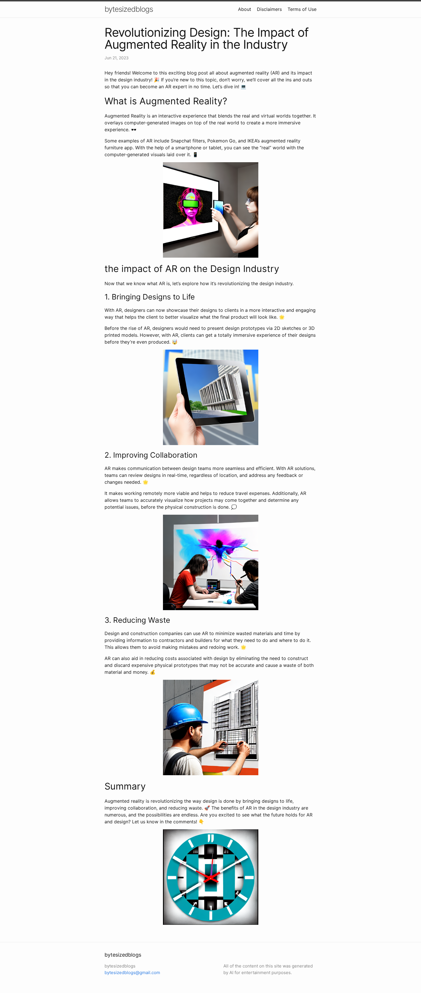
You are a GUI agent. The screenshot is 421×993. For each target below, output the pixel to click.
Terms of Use (302, 9)
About (244, 9)
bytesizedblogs (129, 9)
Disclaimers (269, 9)
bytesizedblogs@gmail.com (132, 972)
